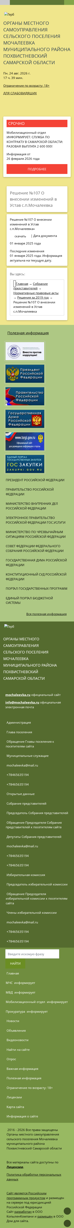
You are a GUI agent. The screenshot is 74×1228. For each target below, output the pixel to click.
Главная (22, 284)
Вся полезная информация (46, 614)
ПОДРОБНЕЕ (37, 169)
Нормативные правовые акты (36, 293)
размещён (45, 1216)
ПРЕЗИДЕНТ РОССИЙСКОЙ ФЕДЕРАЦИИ (35, 480)
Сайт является (17, 1193)
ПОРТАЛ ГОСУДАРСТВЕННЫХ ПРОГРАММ (36, 588)
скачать (20, 236)
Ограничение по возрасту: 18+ (26, 85)
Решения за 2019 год (33, 297)
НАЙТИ (15, 963)
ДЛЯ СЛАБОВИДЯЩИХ (20, 93)
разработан (23, 1212)
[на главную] (5, 2)
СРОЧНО (16, 123)
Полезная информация (28, 332)
